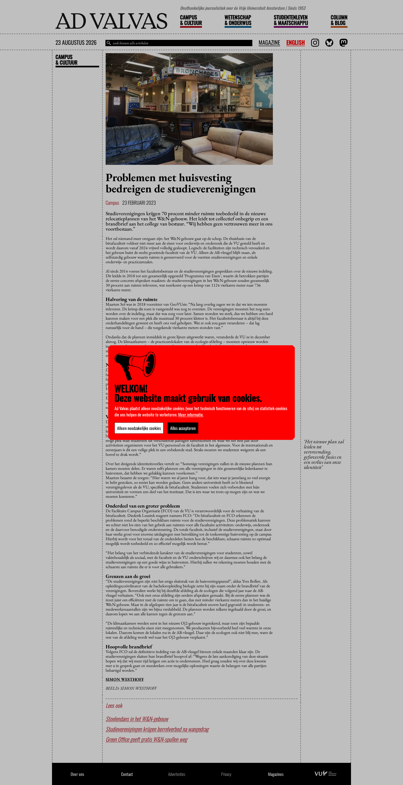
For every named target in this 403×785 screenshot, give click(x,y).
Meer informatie (190, 415)
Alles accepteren (183, 428)
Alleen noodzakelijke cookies (139, 428)
